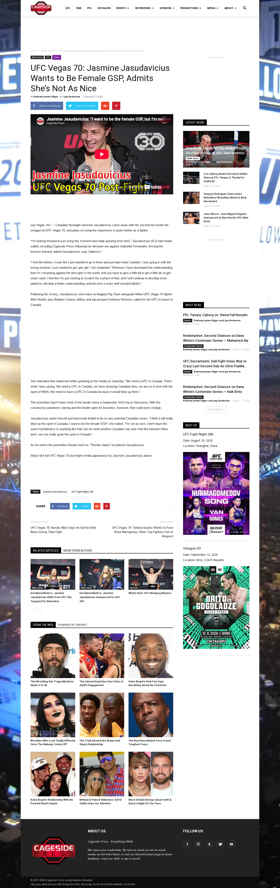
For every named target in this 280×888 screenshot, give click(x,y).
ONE (79, 8)
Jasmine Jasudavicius (55, 491)
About (228, 8)
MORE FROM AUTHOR (78, 550)
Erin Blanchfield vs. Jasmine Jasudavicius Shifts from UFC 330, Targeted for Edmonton (51, 597)
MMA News (37, 57)
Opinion (165, 8)
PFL (89, 8)
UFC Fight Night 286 (198, 434)
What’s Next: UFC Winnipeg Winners (150, 593)
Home (34, 51)
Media (211, 8)
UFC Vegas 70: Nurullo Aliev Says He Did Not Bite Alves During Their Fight (63, 530)
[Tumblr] (209, 844)
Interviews (142, 8)
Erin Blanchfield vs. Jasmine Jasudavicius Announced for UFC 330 (100, 597)
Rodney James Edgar (46, 96)
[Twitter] (220, 844)
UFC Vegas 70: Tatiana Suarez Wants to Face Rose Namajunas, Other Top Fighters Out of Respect (142, 532)
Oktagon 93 (192, 548)
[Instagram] (198, 844)
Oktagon (104, 8)
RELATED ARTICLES (46, 550)
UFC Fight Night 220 (82, 491)
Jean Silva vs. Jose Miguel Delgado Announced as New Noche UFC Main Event (226, 217)
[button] (244, 5)
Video (56, 57)
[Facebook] (187, 844)
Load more (214, 409)
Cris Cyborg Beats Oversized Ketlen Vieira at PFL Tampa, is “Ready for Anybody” (225, 177)
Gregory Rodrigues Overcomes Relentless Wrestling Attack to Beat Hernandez (225, 197)
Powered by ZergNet (72, 624)
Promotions (189, 8)
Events (121, 8)
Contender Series (193, 346)
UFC (67, 8)
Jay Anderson (72, 96)
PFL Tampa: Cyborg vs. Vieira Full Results (215, 315)
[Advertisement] (140, 30)
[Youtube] (231, 844)
